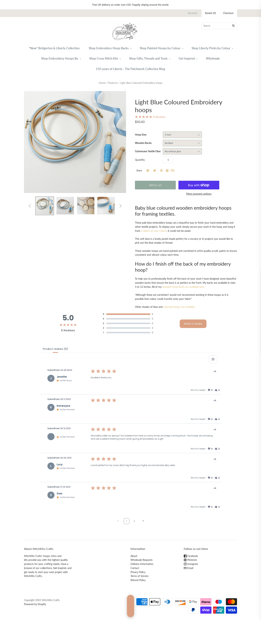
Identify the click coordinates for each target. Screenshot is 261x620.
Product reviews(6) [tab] (55, 349)
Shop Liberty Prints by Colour (211, 48)
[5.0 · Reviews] (130, 606)
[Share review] (215, 371)
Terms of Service (139, 575)
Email (190, 567)
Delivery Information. (142, 563)
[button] (210, 390)
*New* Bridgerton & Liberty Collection (54, 48)
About (133, 555)
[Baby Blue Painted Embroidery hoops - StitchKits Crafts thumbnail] (44, 206)
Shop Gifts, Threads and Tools (148, 58)
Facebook (192, 555)
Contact (134, 567)
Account (192, 13)
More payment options (198, 193)
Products (113, 82)
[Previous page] (118, 521)
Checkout (228, 13)
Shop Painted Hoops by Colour (160, 48)
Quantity (140, 159)
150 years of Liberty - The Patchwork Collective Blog (130, 69)
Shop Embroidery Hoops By (59, 58)
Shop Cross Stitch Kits (103, 58)
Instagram (192, 563)
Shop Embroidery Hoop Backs (109, 48)
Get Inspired (187, 58)
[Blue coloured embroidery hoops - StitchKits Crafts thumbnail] (65, 206)
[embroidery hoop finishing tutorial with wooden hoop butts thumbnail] (86, 206)
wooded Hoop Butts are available (183, 286)
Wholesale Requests (141, 559)
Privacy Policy (137, 572)
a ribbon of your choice (154, 230)
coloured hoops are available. (179, 306)
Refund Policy (138, 580)
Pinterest (192, 559)
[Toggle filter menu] (213, 359)
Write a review (193, 324)
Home (102, 82)
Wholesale (213, 58)
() (210, 13)
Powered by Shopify (35, 604)
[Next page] (143, 521)
